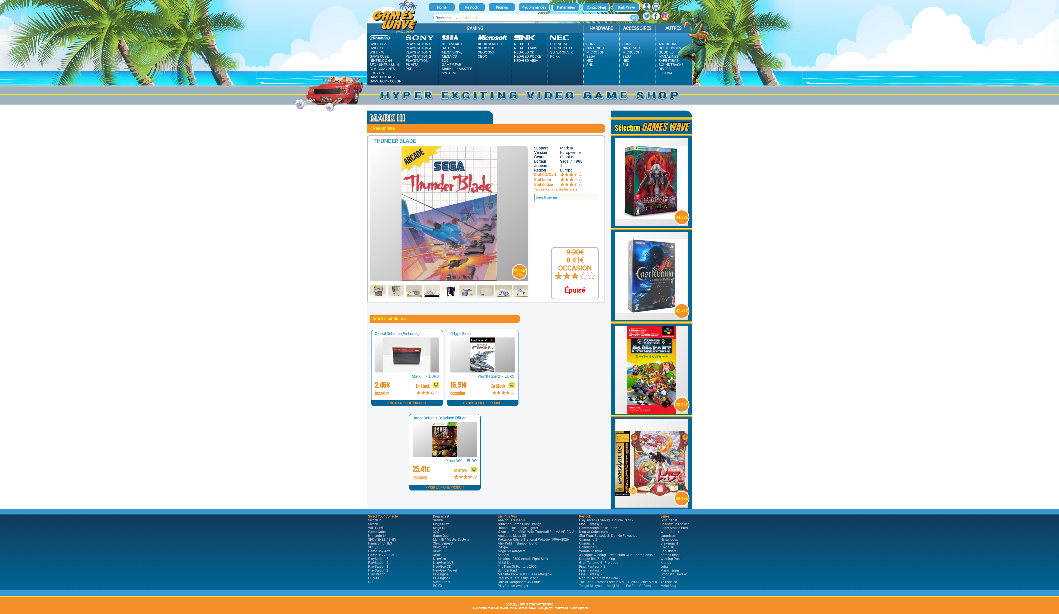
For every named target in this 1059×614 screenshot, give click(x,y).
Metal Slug (506, 563)
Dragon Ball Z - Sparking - (598, 559)
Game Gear (451, 65)
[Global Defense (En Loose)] (407, 371)
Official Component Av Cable (519, 582)
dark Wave (626, 7)
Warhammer (669, 532)
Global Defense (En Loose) (397, 333)
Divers (665, 69)
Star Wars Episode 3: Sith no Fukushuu (608, 536)
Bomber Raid (507, 570)
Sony (591, 44)
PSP (409, 69)
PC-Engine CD (562, 48)
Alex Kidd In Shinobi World (517, 543)
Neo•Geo (521, 44)
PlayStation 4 (418, 48)
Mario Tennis (670, 570)
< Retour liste (382, 128)
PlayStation (417, 60)
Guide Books (670, 48)
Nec (589, 60)
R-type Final (460, 333)
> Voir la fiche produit (406, 403)
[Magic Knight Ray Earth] (651, 506)
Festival (666, 73)
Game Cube (379, 56)
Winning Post (670, 559)
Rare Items (668, 60)
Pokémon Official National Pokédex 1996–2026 (533, 539)
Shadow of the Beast (676, 524)
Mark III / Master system (457, 71)
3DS (373, 73)
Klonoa (665, 563)
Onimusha (587, 543)
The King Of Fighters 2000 (517, 567)
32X (445, 60)
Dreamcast (452, 44)
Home (441, 7)
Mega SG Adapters (511, 551)
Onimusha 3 (588, 547)
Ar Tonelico (668, 582)
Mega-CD (449, 56)
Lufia (664, 567)
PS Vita (412, 65)
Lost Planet (668, 520)
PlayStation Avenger (513, 586)
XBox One (486, 48)
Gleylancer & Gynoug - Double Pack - (606, 520)
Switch (376, 48)
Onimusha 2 (588, 539)
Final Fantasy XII (591, 524)
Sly (662, 578)
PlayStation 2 (418, 56)
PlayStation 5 (418, 44)
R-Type (503, 547)
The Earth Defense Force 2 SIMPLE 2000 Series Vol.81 (619, 582)
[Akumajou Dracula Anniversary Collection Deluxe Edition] (651, 224)
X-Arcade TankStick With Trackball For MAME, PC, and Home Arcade (549, 532)
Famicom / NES (382, 69)
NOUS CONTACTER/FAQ (536, 604)
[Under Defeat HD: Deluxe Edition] (445, 455)
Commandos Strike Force (598, 528)
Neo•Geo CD (524, 52)
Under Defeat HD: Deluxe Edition (440, 418)
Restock (471, 7)
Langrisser (668, 536)
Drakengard (669, 543)
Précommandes (534, 7)
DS (381, 73)
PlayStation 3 (418, 52)
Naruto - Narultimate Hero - (599, 578)
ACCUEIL (511, 604)
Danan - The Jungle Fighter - (519, 528)
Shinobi (503, 555)
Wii (384, 52)
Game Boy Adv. (382, 77)
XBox (482, 56)
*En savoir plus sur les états (555, 189)
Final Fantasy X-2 (592, 567)
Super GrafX (561, 52)
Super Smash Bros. (674, 528)
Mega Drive (452, 52)
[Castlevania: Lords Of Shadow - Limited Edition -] (651, 318)
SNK (589, 65)
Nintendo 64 (381, 60)
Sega (590, 56)
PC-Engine (559, 44)
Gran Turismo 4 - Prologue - (599, 563)
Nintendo (595, 48)
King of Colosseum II (594, 532)
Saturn (448, 48)
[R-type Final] (482, 371)
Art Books (668, 44)
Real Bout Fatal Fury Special (518, 578)
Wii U (374, 52)
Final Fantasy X (591, 570)
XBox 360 (486, 52)
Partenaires (566, 7)
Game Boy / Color (385, 81)
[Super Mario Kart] (651, 412)
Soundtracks (671, 65)
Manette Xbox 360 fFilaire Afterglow (525, 574)
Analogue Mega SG (512, 536)
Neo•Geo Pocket (528, 56)
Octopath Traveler (673, 574)
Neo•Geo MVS (525, 48)
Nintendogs (669, 539)
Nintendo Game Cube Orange (519, 524)
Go (634, 18)
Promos (502, 7)
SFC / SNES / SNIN (384, 65)
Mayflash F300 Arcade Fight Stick (523, 559)
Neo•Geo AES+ (526, 60)
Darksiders (668, 551)
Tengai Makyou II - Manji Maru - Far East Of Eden (615, 586)
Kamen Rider (670, 555)
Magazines (668, 56)
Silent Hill (667, 547)
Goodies (666, 52)
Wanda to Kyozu (592, 551)
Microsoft (596, 52)
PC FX (555, 56)
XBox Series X (490, 44)
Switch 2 (378, 44)
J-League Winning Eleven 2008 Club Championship (617, 555)
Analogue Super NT (512, 520)
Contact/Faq (596, 7)
